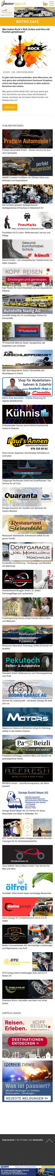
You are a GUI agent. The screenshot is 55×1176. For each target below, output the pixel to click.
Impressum (8, 1140)
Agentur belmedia (24, 72)
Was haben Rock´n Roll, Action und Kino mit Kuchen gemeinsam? (26, 30)
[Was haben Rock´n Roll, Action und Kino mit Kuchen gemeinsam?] (27, 52)
